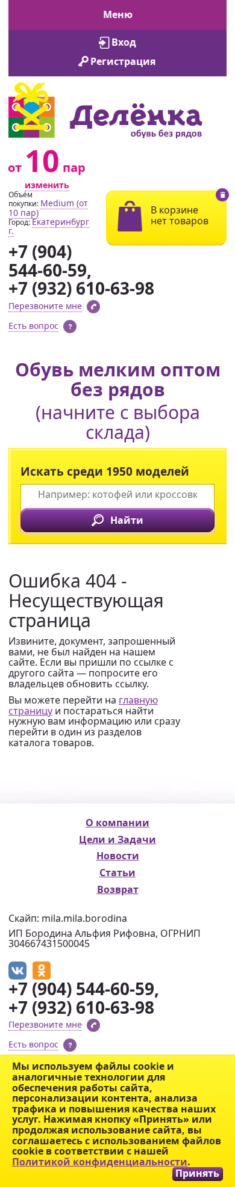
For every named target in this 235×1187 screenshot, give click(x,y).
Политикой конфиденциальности (99, 1161)
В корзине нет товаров (179, 215)
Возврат (118, 889)
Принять (197, 1173)
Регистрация (122, 61)
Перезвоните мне (45, 305)
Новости (117, 855)
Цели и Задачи (117, 839)
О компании (117, 822)
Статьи (117, 872)
